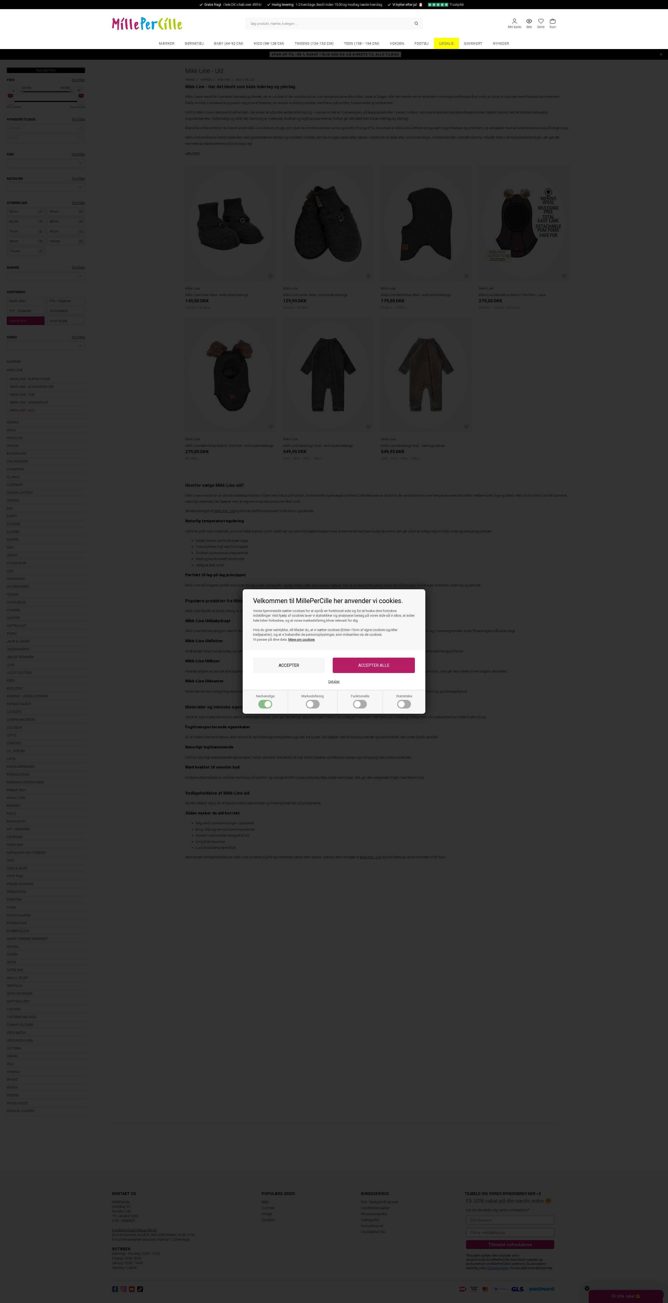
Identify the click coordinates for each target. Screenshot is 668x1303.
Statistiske (404, 696)
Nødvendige (265, 696)
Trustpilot (457, 5)
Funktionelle (360, 696)
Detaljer (334, 681)
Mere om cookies (301, 639)
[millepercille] (178, 23)
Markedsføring (312, 696)
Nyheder (501, 43)
